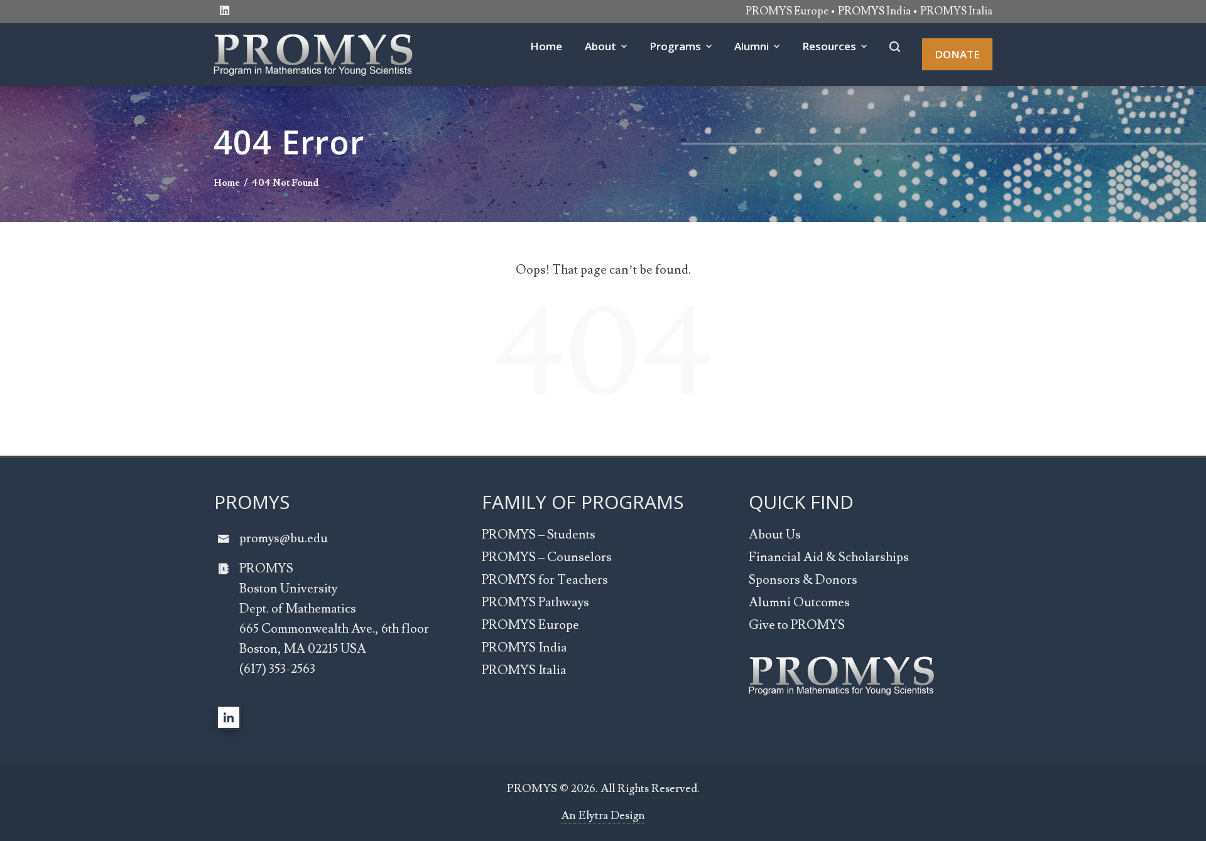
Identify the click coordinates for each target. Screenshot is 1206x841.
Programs (675, 46)
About (600, 46)
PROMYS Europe (787, 11)
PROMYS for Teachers (545, 580)
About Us (775, 535)
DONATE (957, 54)
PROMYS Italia (956, 11)
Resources (829, 46)
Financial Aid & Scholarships (829, 557)
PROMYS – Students (538, 535)
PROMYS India (524, 648)
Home (546, 46)
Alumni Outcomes (799, 602)
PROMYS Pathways (535, 602)
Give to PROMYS (797, 625)
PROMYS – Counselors (547, 557)
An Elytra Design (603, 815)
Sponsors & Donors (803, 580)
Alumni (751, 46)
